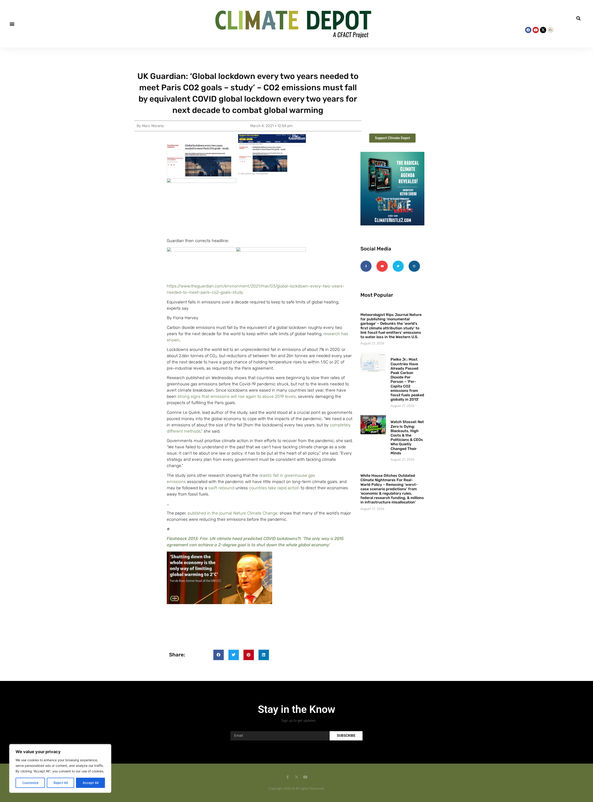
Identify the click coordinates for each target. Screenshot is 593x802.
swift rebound (221, 487)
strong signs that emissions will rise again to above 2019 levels (236, 396)
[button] (12, 24)
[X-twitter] (543, 30)
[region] (60, 768)
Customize (30, 783)
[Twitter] (398, 266)
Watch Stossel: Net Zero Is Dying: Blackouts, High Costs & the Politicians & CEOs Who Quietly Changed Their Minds (407, 437)
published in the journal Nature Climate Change (233, 513)
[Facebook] (528, 30)
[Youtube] (536, 30)
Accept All (90, 783)
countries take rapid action (274, 487)
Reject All (61, 783)
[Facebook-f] (366, 266)
